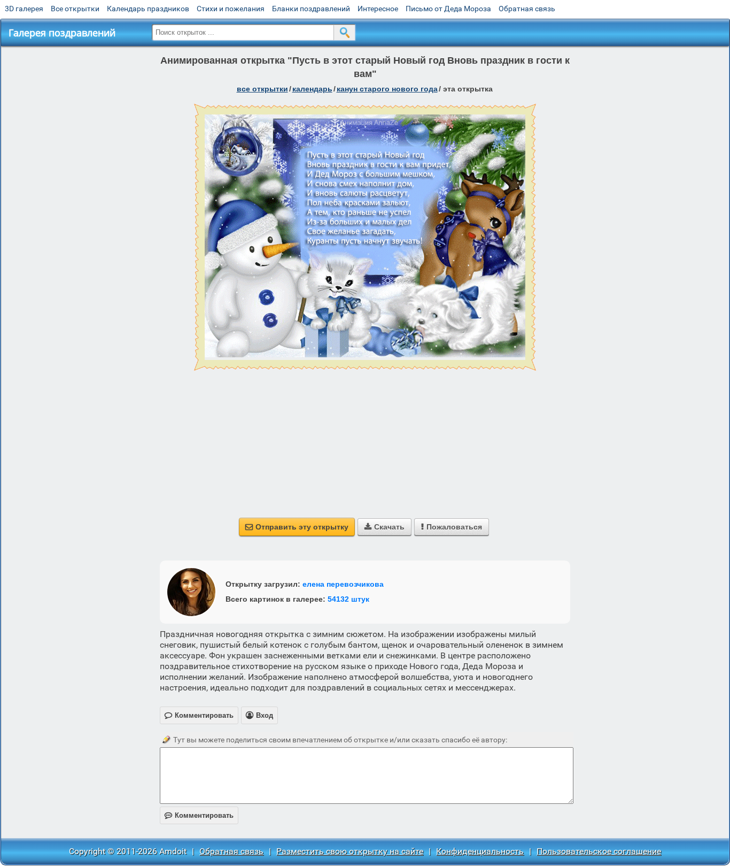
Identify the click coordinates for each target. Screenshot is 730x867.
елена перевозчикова (343, 584)
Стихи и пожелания (231, 8)
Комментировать (199, 815)
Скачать (384, 527)
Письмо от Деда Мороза (448, 8)
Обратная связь (527, 8)
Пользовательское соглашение (599, 851)
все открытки (262, 89)
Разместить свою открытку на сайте (349, 851)
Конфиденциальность (480, 851)
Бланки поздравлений (311, 8)
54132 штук (348, 599)
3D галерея (24, 8)
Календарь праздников (148, 8)
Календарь (312, 89)
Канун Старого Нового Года (387, 89)
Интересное (378, 8)
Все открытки (75, 8)
